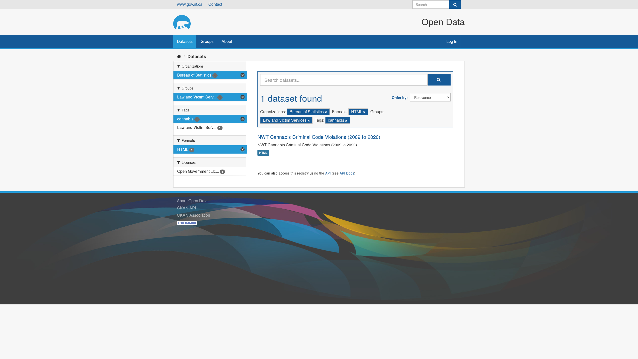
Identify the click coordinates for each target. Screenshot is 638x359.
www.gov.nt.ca (189, 4)
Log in (451, 41)
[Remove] (326, 112)
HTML (263, 153)
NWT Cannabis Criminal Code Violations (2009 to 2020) (318, 136)
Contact (215, 4)
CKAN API (186, 208)
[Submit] (455, 4)
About (227, 41)
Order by (399, 97)
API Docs (347, 173)
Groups (207, 41)
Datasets (185, 41)
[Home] (179, 56)
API (328, 173)
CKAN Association (193, 215)
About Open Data (192, 200)
